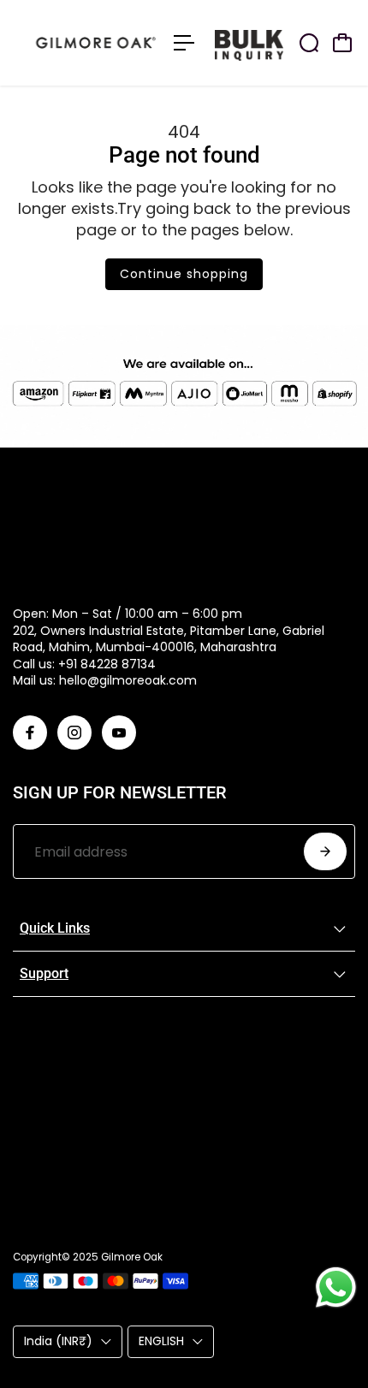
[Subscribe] (325, 851)
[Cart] (342, 43)
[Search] (309, 43)
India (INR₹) (58, 1340)
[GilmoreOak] (85, 42)
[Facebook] (30, 732)
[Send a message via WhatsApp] (335, 1287)
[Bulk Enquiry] (291, 43)
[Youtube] (119, 732)
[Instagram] (74, 732)
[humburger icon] (184, 43)
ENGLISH (161, 1340)
